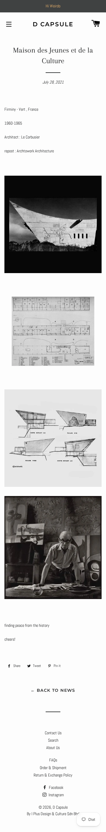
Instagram (56, 794)
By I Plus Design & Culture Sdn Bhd (53, 813)
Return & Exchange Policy (53, 775)
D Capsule (53, 24)
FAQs (53, 760)
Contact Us (53, 732)
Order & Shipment (53, 767)
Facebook (55, 787)
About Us (53, 747)
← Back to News (53, 690)
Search (53, 740)
